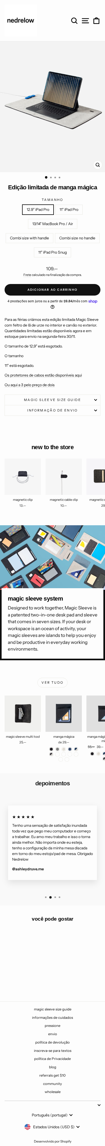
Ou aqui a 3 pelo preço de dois (30, 384)
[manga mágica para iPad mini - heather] (98, 754)
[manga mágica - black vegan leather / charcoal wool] (61, 759)
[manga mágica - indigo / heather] (76, 749)
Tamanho (52, 200)
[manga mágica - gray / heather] (57, 754)
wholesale (53, 1092)
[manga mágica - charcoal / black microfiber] (64, 754)
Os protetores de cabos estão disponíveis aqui (43, 375)
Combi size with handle (29, 238)
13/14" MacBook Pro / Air (52, 223)
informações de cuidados (52, 1017)
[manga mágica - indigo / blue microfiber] (70, 754)
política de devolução (52, 1042)
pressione (52, 1025)
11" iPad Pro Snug (52, 252)
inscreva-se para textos (52, 1050)
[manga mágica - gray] (57, 749)
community (52, 1083)
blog (52, 1067)
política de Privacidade (52, 1058)
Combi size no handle (77, 238)
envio (52, 1034)
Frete (27, 275)
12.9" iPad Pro (38, 209)
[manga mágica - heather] (64, 749)
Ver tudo (52, 682)
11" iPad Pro (69, 209)
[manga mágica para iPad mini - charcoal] (92, 754)
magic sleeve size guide (52, 400)
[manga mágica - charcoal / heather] (51, 754)
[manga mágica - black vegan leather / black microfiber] (67, 759)
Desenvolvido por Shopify (52, 1141)
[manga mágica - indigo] (70, 749)
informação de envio (52, 410)
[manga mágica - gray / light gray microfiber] (76, 754)
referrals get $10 (52, 1075)
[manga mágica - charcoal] (51, 749)
